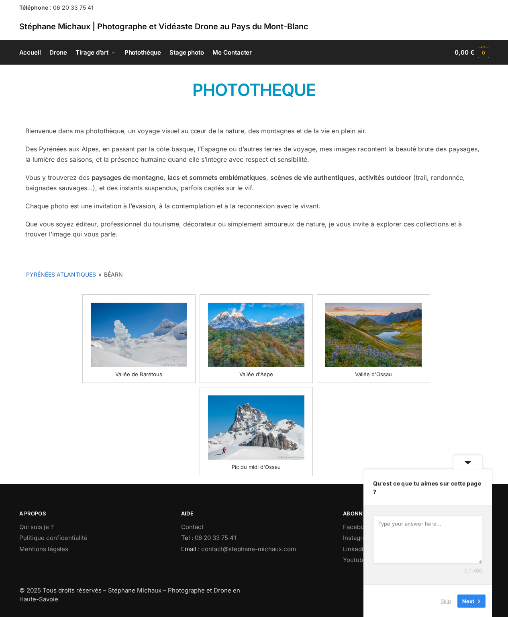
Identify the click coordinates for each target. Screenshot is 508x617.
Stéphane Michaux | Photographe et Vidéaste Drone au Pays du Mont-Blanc (163, 26)
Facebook (357, 527)
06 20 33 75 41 (73, 7)
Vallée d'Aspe (256, 374)
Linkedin (355, 549)
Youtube (355, 560)
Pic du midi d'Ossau (256, 467)
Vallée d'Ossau (373, 374)
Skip (446, 600)
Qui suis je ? (36, 527)
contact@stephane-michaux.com (248, 549)
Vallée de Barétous (138, 374)
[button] (472, 53)
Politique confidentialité (53, 538)
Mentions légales (43, 549)
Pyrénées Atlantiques (61, 274)
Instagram (357, 538)
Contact (192, 527)
